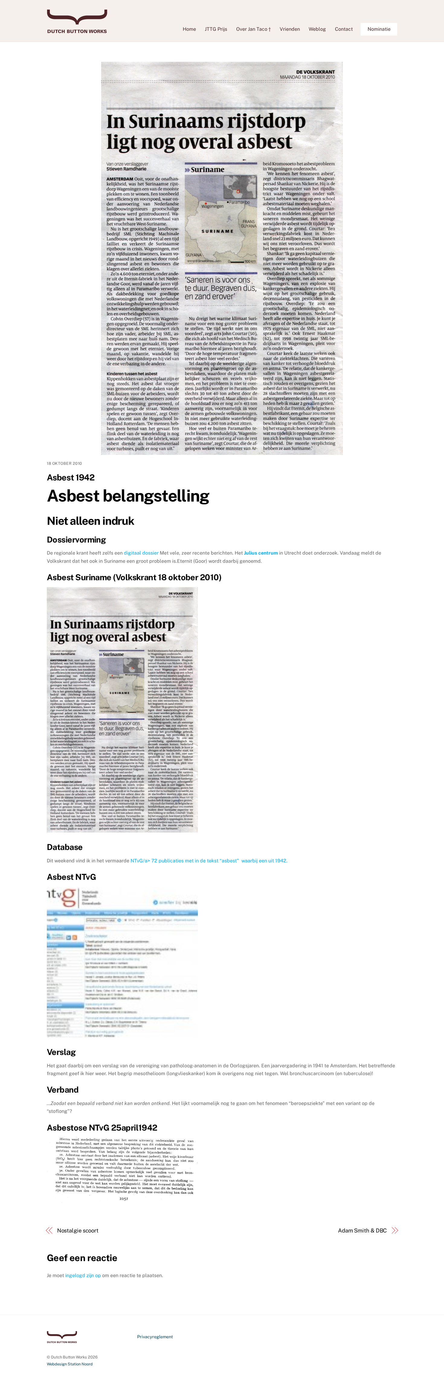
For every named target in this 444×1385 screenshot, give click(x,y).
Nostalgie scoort (78, 1230)
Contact (344, 29)
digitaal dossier (141, 553)
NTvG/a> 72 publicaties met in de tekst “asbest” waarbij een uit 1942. (209, 861)
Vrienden (290, 29)
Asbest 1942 (71, 477)
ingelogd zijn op (83, 1275)
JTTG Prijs (216, 29)
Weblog (317, 29)
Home (189, 29)
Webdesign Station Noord (70, 1364)
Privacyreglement (155, 1336)
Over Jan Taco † (253, 29)
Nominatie (379, 29)
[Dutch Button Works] (77, 30)
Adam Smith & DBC (362, 1230)
